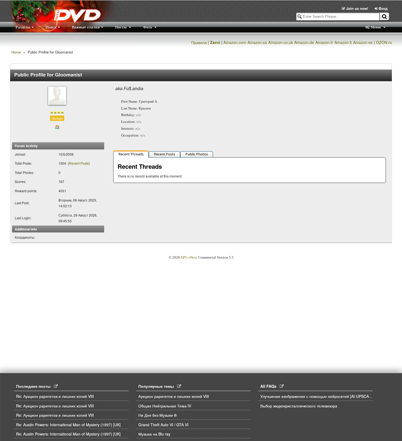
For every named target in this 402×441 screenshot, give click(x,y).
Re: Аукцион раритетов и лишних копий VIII (55, 396)
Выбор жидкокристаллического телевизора (298, 406)
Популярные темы (157, 386)
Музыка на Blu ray (154, 434)
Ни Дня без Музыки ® (157, 415)
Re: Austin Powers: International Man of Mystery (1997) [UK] (68, 424)
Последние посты (35, 386)
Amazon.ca (257, 42)
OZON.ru (384, 42)
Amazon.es (362, 42)
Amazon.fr (324, 42)
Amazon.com (234, 42)
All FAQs (270, 386)
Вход (383, 8)
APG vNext (188, 257)
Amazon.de (304, 42)
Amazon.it (343, 42)
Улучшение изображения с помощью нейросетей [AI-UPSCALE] (317, 396)
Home (16, 52)
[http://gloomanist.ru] (57, 126)
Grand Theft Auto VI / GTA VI (163, 424)
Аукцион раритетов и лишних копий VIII (173, 396)
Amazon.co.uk (280, 42)
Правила (199, 42)
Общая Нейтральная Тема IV (164, 406)
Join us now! (357, 8)
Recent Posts (79, 163)
